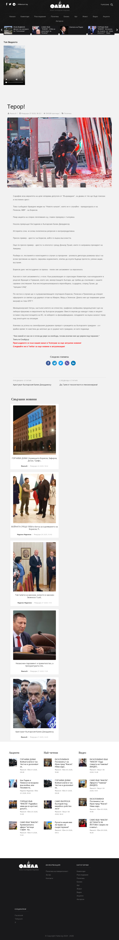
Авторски (59, 21)
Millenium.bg (23, 4)
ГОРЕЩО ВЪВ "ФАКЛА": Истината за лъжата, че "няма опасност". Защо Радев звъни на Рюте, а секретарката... (93, 33)
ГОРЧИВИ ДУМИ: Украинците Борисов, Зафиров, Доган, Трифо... (34, 459)
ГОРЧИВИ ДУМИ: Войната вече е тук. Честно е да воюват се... (29, 763)
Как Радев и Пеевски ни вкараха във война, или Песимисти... (29, 784)
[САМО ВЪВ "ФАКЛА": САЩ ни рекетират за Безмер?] (24, 30)
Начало (12, 16)
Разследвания (40, 16)
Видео (95, 16)
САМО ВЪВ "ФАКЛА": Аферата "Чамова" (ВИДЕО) (99, 782)
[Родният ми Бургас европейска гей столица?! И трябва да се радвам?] (108, 30)
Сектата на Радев (64, 27)
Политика (55, 16)
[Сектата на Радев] (52, 30)
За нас (48, 875)
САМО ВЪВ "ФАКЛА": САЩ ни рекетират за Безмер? (36, 30)
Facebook (19, 915)
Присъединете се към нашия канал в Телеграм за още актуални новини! (47, 343)
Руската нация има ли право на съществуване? (63, 824)
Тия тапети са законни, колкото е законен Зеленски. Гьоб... (34, 596)
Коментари (25, 16)
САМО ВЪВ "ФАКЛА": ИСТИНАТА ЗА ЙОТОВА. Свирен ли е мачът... (99, 823)
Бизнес (66, 16)
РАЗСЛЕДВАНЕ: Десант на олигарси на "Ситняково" (8, 29)
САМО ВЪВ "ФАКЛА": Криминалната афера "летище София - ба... (29, 826)
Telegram (19, 919)
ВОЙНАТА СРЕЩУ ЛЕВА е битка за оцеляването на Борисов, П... (34, 527)
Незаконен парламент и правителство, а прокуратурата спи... (34, 664)
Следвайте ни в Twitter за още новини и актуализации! (39, 346)
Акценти (106, 16)
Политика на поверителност (57, 871)
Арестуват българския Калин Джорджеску (34, 731)
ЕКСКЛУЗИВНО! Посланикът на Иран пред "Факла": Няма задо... (64, 763)
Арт (75, 16)
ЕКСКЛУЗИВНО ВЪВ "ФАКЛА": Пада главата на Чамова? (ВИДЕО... (99, 763)
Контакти (49, 878)
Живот (85, 16)
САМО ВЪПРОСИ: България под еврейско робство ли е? (63, 805)
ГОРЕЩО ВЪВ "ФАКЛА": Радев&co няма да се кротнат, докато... (29, 805)
